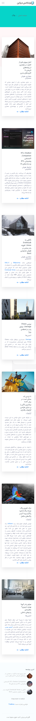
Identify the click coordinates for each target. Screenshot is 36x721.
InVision (10, 524)
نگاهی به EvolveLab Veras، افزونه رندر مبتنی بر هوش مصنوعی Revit (25, 247)
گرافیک (28, 413)
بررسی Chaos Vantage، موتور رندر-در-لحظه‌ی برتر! (25, 328)
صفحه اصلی (22, 15)
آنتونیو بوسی (9, 627)
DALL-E (7, 263)
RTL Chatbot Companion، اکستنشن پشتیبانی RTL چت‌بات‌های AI (25, 158)
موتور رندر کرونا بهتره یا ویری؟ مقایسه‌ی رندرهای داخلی (26, 608)
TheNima (11, 704)
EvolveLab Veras (10, 270)
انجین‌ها (28, 335)
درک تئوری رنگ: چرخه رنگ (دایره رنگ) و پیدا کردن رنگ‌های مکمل (25, 512)
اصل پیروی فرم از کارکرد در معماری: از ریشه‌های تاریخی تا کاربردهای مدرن (25, 67)
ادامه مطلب (24, 111)
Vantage (28, 339)
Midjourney (16, 263)
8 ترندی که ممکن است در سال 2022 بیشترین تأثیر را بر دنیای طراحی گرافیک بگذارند (25, 403)
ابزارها (29, 167)
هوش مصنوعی (26, 168)
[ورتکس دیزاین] (25, 3)
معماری (28, 76)
